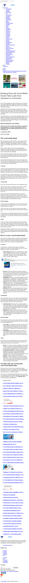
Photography (8, 12)
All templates (9, 8)
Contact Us (5, 66)
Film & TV (8, 47)
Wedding (8, 64)
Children (8, 28)
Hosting (7, 30)
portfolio (5, 552)
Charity (7, 37)
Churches (8, 36)
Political (7, 40)
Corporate (8, 16)
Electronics (8, 31)
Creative (8, 10)
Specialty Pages (9, 54)
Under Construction (10, 56)
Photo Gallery (9, 53)
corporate (5, 554)
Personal (8, 49)
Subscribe (16, 567)
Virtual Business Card (10, 50)
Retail (7, 20)
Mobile (7, 62)
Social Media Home (10, 52)
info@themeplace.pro (7, 545)
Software (8, 32)
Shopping (8, 24)
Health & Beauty (9, 23)
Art (6, 13)
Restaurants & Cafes (10, 44)
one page (5, 560)
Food (7, 26)
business (5, 550)
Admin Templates (9, 60)
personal (5, 557)
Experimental (9, 14)
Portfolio (8, 11)
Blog (4, 65)
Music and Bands (9, 48)
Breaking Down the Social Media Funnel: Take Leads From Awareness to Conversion (14, 71)
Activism (8, 41)
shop (4, 558)
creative (5, 551)
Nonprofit (8, 35)
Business (8, 17)
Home (4, 68)
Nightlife (8, 43)
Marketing (8, 18)
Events (7, 46)
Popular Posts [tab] (7, 380)
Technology (8, 29)
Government (8, 19)
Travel (7, 25)
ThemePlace (4, 581)
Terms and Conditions (13, 571)
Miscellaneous (9, 58)
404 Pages (8, 55)
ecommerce (5, 561)
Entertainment (9, 42)
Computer (8, 34)
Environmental (9, 38)
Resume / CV (9, 59)
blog (4, 555)
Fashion (7, 22)
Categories (5, 7)
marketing (5, 562)
